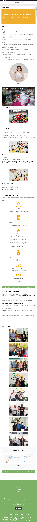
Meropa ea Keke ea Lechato (7, 519)
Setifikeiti (18, 491)
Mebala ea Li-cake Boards (18, 519)
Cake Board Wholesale (26, 520)
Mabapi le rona (7, 4)
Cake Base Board (18, 485)
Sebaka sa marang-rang (18, 518)
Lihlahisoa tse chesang (29, 517)
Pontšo (18, 493)
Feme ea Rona (18, 489)
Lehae (2, 4)
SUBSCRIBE (18, 508)
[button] (18, 287)
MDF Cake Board (18, 487)
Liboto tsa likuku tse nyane (15, 520)
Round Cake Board (27, 519)
